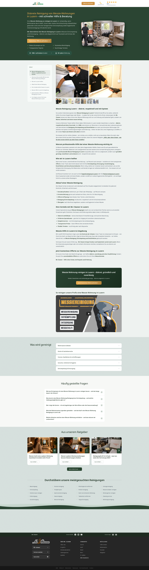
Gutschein (36, 557)
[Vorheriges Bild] (58, 81)
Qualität (62, 555)
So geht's (62, 547)
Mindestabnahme (65, 550)
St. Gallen (82, 555)
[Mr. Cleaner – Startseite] (41, 541)
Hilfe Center (103, 544)
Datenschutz (68, 568)
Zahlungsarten (64, 552)
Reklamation (103, 547)
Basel (81, 550)
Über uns (62, 544)
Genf (81, 547)
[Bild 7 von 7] (96, 101)
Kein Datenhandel (84, 568)
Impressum (75, 568)
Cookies (91, 568)
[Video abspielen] (89, 313)
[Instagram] (78, 534)
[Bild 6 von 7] (90, 101)
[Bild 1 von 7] (58, 101)
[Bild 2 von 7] (65, 101)
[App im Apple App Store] (113, 534)
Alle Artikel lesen (74, 469)
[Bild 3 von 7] (71, 101)
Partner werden (38, 552)
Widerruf (61, 568)
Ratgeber (102, 552)
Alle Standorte (84, 558)
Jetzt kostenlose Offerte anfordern (88, 283)
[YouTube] (81, 534)
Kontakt (102, 550)
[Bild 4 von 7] (77, 101)
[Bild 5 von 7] (83, 101)
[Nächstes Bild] (119, 81)
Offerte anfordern (88, 3)
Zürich (82, 544)
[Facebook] (75, 534)
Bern (81, 552)
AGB (57, 568)
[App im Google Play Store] (116, 534)
